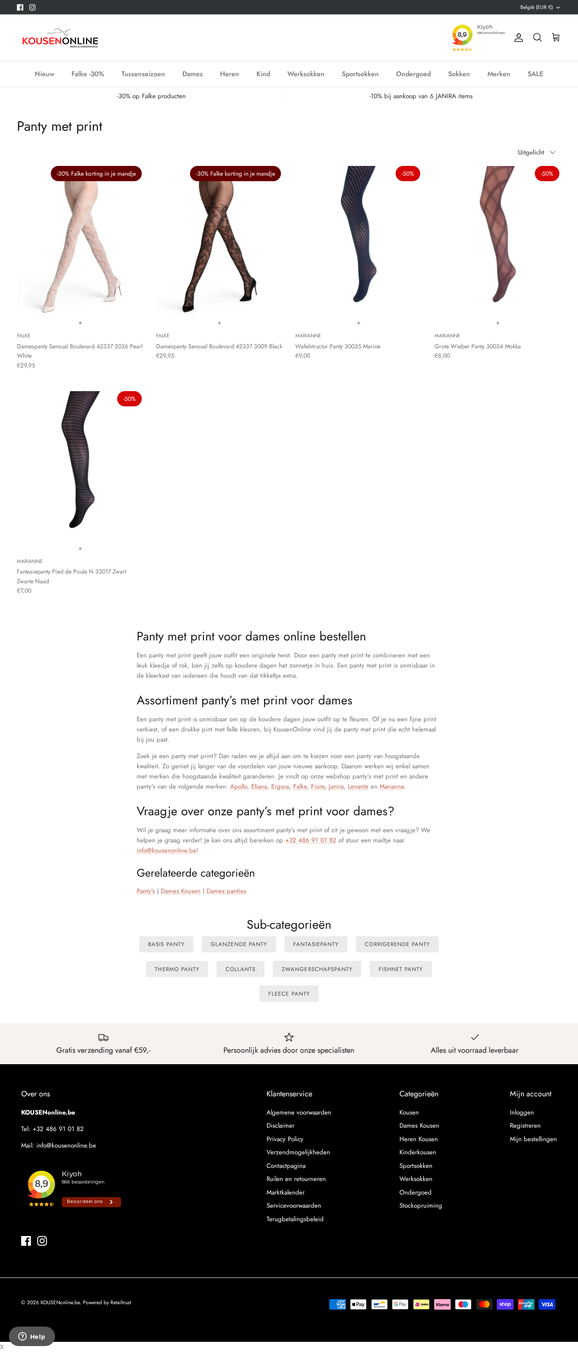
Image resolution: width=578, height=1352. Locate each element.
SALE (535, 74)
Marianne (392, 786)
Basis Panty (166, 944)
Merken (498, 74)
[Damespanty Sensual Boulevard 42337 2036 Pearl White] (80, 242)
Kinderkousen (417, 1152)
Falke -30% (88, 74)
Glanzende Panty (239, 944)
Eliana (259, 786)
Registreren (525, 1125)
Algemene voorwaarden (299, 1112)
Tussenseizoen (143, 74)
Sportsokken (360, 74)
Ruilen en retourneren (296, 1179)
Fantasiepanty (316, 944)
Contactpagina (286, 1165)
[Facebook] (20, 7)
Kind (263, 74)
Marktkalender (286, 1192)
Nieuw (44, 74)
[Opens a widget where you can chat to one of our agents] (31, 1337)
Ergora (280, 786)
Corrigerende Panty (397, 944)
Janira (336, 786)
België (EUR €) (536, 7)
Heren (229, 74)
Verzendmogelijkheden (298, 1152)
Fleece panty (288, 994)
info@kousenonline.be (166, 850)
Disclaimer (281, 1125)
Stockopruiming (420, 1205)
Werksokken (306, 74)
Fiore (318, 786)
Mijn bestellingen (533, 1139)
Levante (358, 786)
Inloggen (522, 1112)
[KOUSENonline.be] (59, 37)
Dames (192, 74)
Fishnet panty (401, 969)
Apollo (238, 786)
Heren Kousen (418, 1139)
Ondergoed (413, 74)
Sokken (459, 74)
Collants (241, 969)
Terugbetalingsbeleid (295, 1219)
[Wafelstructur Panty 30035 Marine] (358, 242)
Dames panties (226, 891)
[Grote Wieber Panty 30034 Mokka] (498, 242)
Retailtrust (120, 1302)
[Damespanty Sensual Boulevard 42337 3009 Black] (219, 242)
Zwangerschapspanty (317, 969)
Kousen (409, 1112)
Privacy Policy (285, 1139)
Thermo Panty (177, 969)
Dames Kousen (419, 1125)
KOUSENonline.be (60, 1302)
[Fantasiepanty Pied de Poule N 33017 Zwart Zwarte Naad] (80, 467)
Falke (300, 786)
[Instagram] (32, 7)
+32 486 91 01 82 (310, 840)
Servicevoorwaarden (294, 1205)
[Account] (517, 38)
